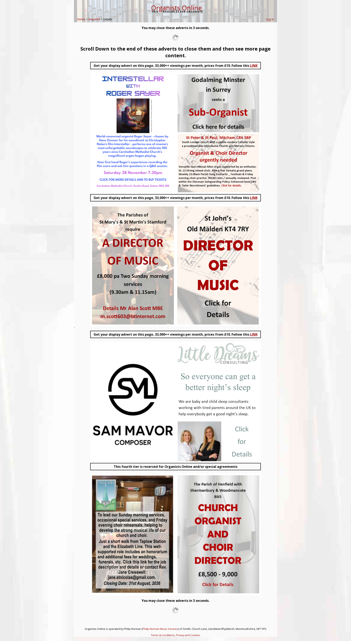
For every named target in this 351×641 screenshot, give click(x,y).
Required (94, 19)
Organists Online (176, 7)
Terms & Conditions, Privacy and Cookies (175, 635)
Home (81, 19)
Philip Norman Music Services (160, 629)
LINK (254, 65)
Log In (270, 19)
